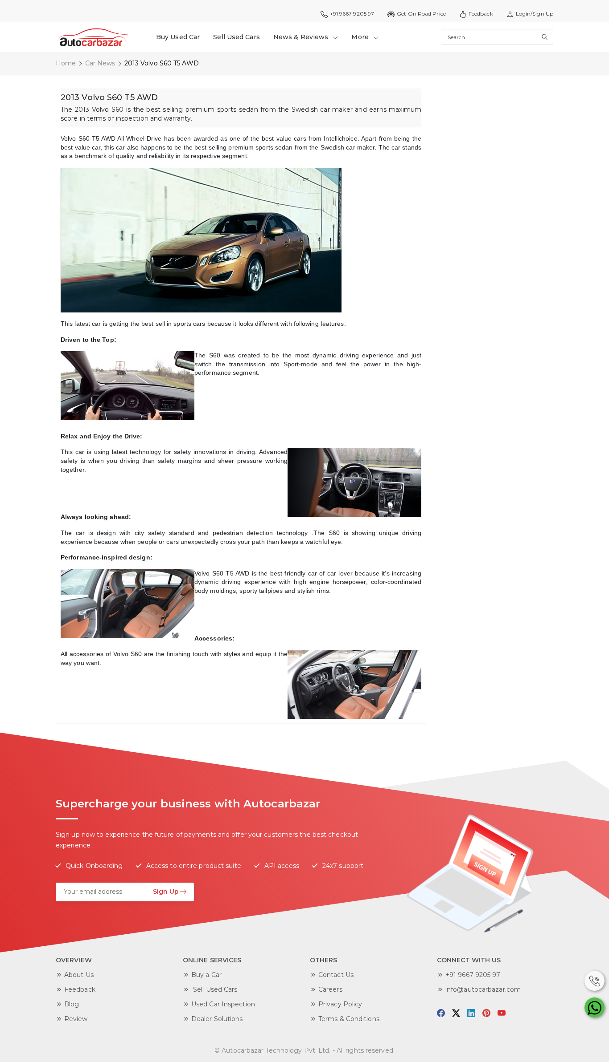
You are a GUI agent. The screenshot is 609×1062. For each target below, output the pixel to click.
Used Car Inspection (223, 1004)
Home (66, 63)
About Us (79, 975)
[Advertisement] (498, 217)
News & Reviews (301, 37)
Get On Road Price (421, 13)
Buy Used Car (178, 37)
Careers (330, 989)
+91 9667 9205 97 (473, 975)
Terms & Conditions (348, 1019)
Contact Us (336, 975)
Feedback (481, 13)
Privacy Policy (340, 1004)
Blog (71, 1004)
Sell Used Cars (236, 37)
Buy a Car (206, 975)
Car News (100, 63)
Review (76, 1019)
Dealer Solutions (217, 1019)
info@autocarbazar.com (483, 989)
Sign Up (166, 892)
